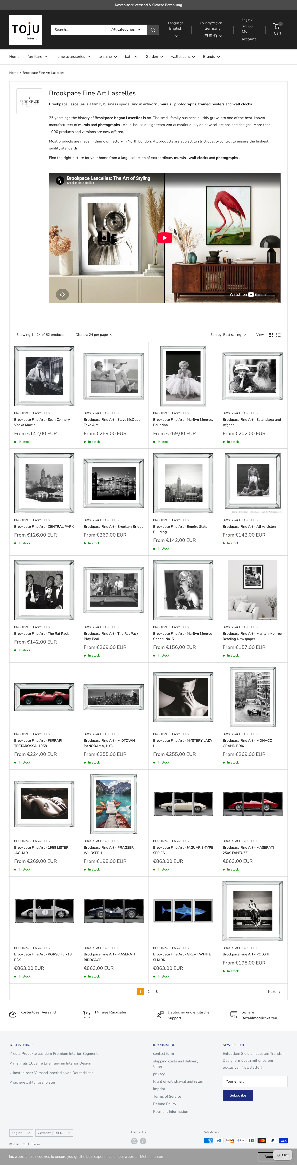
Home (14, 56)
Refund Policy (164, 1104)
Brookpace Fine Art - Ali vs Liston (249, 526)
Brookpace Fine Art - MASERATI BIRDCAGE (109, 957)
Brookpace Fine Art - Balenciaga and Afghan (252, 422)
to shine (105, 56)
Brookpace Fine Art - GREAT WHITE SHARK (182, 957)
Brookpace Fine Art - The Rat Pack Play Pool (111, 636)
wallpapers (180, 56)
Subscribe (238, 1095)
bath (128, 56)
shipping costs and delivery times (175, 1064)
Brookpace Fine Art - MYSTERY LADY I (182, 743)
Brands (209, 56)
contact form (163, 1053)
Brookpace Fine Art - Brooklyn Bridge (113, 526)
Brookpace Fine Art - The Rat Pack (41, 633)
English (17, 1133)
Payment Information (170, 1111)
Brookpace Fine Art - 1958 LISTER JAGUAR (41, 850)
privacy (159, 1074)
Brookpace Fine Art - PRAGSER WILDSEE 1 (109, 850)
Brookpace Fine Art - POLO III (246, 954)
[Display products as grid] (271, 335)
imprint (159, 1088)
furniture (35, 56)
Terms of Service (167, 1096)
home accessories (70, 56)
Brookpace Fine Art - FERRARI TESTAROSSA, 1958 (38, 743)
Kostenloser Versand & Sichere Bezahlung (148, 5)
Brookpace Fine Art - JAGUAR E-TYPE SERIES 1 (183, 850)
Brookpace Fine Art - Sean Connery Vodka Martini (42, 422)
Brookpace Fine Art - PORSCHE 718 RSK (43, 957)
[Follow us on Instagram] (134, 1141)
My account (249, 35)
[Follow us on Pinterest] (143, 1141)
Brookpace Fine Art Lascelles (44, 73)
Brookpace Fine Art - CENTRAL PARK (44, 526)
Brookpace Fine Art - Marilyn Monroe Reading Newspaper (252, 636)
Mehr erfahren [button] (151, 1157)
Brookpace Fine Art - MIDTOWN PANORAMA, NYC (109, 743)
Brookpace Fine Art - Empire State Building (180, 529)
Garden (152, 56)
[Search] (153, 30)
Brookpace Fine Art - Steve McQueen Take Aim (113, 422)
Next (271, 991)
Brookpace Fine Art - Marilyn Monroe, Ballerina (183, 422)
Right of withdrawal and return (178, 1081)
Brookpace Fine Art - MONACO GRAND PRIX (247, 743)
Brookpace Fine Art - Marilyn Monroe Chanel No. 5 (182, 636)
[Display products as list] (278, 335)
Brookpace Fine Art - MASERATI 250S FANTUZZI (248, 850)
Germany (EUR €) (50, 1133)
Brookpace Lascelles (32, 413)
